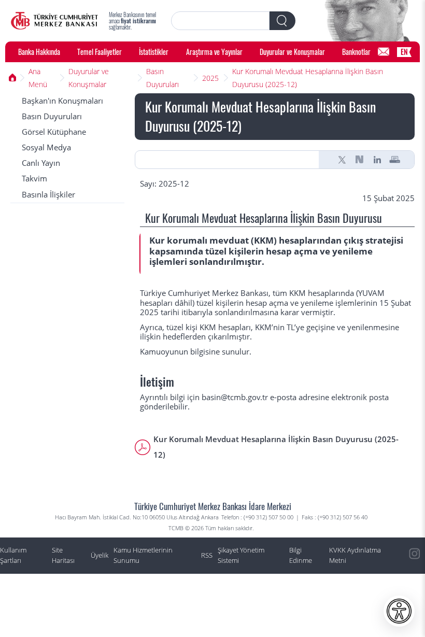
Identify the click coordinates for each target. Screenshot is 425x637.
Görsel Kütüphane (54, 131)
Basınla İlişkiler (48, 194)
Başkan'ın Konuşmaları (62, 100)
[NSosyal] (359, 159)
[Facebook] (414, 624)
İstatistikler (153, 51)
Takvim (34, 178)
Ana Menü (38, 77)
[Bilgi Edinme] (383, 51)
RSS (206, 555)
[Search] (282, 20)
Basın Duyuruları (162, 77)
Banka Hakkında (39, 51)
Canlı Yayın (41, 163)
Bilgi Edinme (300, 555)
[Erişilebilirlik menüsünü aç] (399, 611)
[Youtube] (414, 577)
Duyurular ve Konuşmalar (292, 51)
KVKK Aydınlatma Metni (355, 555)
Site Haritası (63, 555)
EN (404, 51)
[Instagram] (414, 554)
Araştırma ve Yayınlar (214, 51)
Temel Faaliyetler (99, 51)
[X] (342, 159)
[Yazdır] (395, 159)
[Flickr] (414, 600)
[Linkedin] (377, 159)
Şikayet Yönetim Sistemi (241, 555)
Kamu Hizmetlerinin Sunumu (143, 555)
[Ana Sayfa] (54, 21)
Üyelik (99, 555)
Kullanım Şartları (13, 555)
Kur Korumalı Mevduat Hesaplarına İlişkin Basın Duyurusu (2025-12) (307, 77)
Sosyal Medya (46, 147)
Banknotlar (356, 51)
